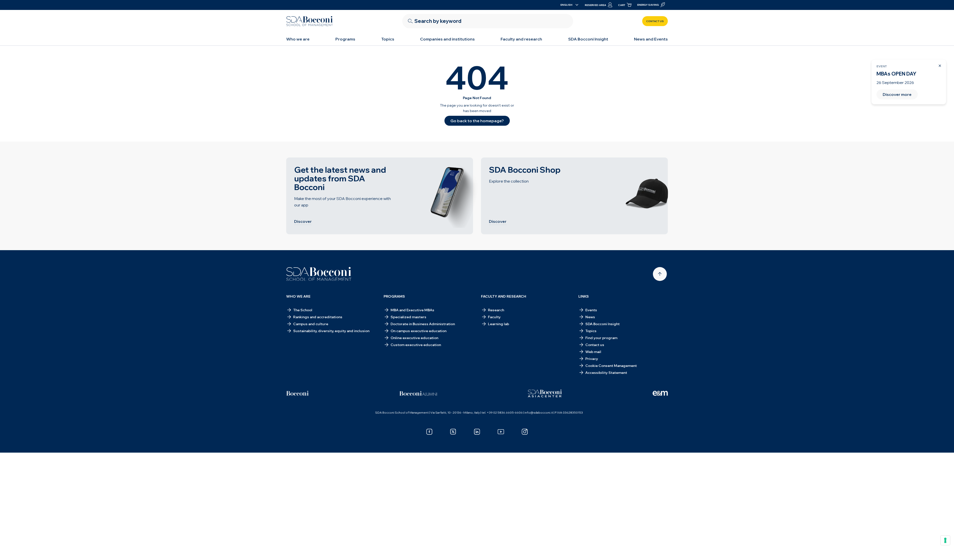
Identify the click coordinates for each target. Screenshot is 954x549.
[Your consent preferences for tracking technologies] (945, 540)
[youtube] (501, 432)
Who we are (298, 39)
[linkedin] (477, 432)
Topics (387, 39)
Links (583, 296)
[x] (453, 432)
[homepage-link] (309, 21)
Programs (345, 39)
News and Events (651, 39)
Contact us (655, 21)
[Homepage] (319, 274)
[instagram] (525, 432)
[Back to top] (660, 274)
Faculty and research (521, 39)
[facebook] (429, 432)
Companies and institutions (447, 39)
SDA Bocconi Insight (588, 39)
